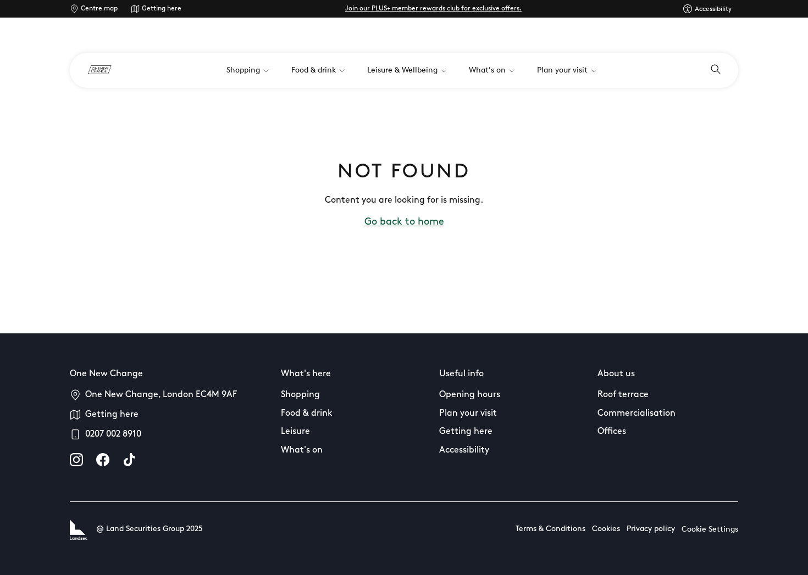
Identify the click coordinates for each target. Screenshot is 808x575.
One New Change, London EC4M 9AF (161, 394)
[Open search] (716, 70)
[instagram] (76, 459)
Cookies (606, 529)
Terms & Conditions (550, 529)
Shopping (300, 394)
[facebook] (102, 459)
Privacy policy (651, 529)
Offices (611, 431)
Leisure (295, 431)
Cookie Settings (710, 530)
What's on (302, 450)
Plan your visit (468, 413)
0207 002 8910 (113, 434)
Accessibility (464, 450)
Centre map (99, 8)
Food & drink (307, 413)
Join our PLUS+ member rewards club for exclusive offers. (433, 8)
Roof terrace (623, 394)
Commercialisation (636, 413)
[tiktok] (129, 459)
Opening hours (469, 394)
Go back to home (404, 222)
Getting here (161, 8)
